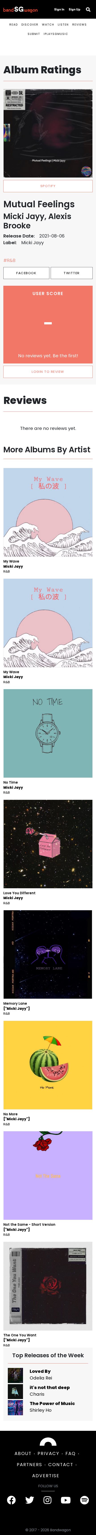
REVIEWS (79, 24)
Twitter (72, 273)
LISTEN (63, 24)
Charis (37, 1394)
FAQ (70, 1453)
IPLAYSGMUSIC (56, 34)
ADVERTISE (45, 1476)
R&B (6, 571)
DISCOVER (29, 24)
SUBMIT (34, 34)
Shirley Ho (41, 1410)
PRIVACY (48, 1453)
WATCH (48, 24)
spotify (48, 186)
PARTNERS (29, 1464)
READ (13, 24)
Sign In (59, 9)
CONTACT (60, 1464)
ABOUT (23, 1453)
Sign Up (74, 9)
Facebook (26, 273)
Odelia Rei (41, 1378)
